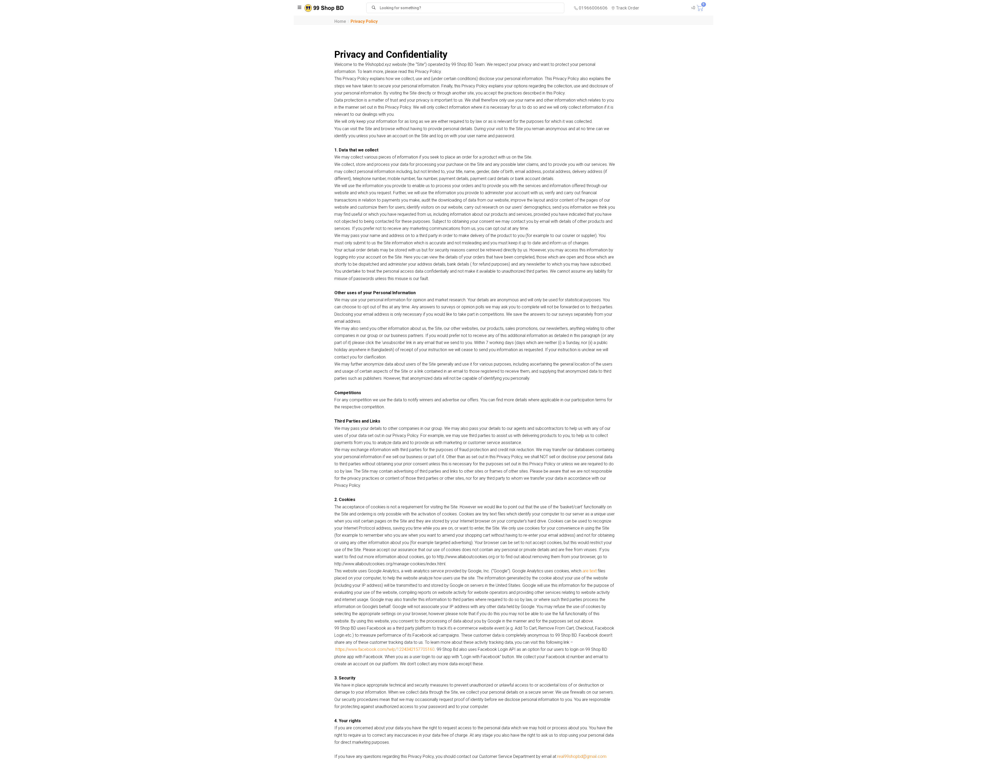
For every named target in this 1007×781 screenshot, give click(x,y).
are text (589, 570)
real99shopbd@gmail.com (581, 756)
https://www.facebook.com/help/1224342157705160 (385, 649)
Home (340, 21)
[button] (299, 8)
